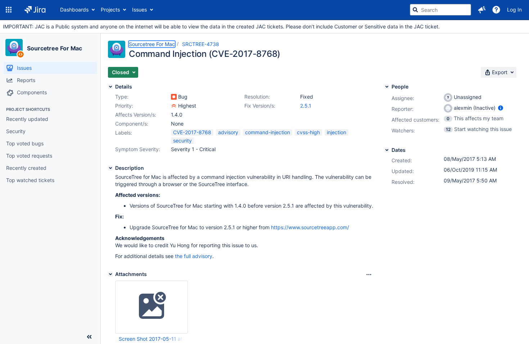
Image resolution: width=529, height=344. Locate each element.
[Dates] (386, 150)
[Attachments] (110, 274)
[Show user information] (500, 108)
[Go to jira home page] (35, 10)
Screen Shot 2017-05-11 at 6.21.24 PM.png (151, 339)
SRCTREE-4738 (200, 44)
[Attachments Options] (369, 274)
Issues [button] (139, 9)
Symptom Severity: (137, 149)
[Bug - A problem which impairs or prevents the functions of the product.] (174, 97)
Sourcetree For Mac (54, 48)
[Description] (110, 168)
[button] (9, 10)
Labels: (123, 133)
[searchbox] (440, 9)
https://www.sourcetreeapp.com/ (310, 227)
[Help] (496, 9)
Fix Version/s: (259, 106)
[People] (386, 86)
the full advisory (193, 256)
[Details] (110, 86)
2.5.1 (305, 106)
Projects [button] (110, 9)
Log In (514, 9)
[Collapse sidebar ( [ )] (89, 336)
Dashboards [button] (74, 9)
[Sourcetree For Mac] (14, 47)
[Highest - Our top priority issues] (174, 106)
